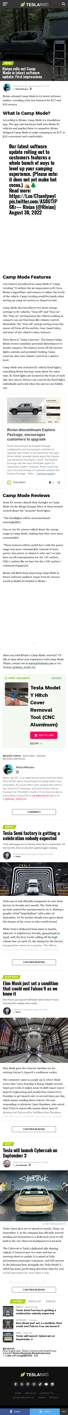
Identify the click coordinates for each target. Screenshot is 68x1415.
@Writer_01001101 (15, 799)
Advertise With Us (23, 1397)
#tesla (16, 1353)
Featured (29, 756)
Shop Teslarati (19, 678)
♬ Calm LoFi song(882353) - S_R (20, 1355)
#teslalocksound (41, 1353)
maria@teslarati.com (42, 795)
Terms (41, 1397)
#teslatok (25, 1353)
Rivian (41, 756)
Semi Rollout (28, 913)
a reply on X (37, 1079)
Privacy (54, 1397)
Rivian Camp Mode (14, 759)
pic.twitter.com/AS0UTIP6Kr (33, 204)
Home (18, 1393)
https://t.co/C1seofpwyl (32, 195)
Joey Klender (21, 1165)
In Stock (56, 678)
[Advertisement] (34, 246)
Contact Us (46, 1393)
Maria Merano (22, 89)
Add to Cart (46, 735)
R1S (5, 136)
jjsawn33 (23, 565)
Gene (18, 856)
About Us (30, 1393)
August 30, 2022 (25, 212)
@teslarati (9, 1348)
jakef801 (16, 522)
